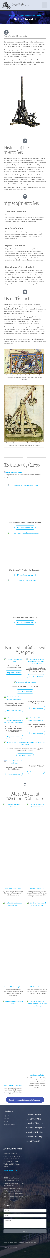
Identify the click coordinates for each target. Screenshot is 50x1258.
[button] (44, 5)
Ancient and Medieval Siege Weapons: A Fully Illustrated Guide (36, 669)
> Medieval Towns (33, 1119)
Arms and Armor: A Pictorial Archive (36, 766)
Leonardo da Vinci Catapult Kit (25, 617)
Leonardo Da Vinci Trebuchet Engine (25, 522)
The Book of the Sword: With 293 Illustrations (14, 704)
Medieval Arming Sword (13, 1085)
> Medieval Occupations (35, 1127)
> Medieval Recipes (33, 1141)
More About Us (10, 1170)
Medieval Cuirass (37, 987)
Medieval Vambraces (13, 888)
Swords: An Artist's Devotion (25, 686)
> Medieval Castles (33, 1114)
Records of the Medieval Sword (14, 667)
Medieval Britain (18, 4)
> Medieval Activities (34, 1132)
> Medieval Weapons (34, 1123)
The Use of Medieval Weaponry (36, 702)
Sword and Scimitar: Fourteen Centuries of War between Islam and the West (13, 729)
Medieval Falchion (37, 888)
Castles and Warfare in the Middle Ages (14, 768)
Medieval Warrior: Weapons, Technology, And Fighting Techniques (25, 749)
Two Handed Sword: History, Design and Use (36, 726)
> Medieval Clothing (34, 1136)
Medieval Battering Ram (13, 987)
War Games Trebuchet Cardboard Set (25, 570)
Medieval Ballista (37, 1075)
